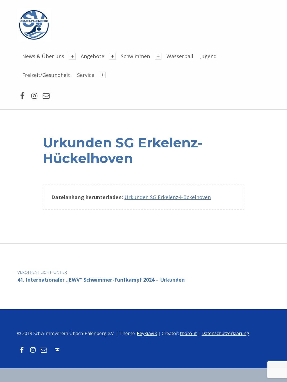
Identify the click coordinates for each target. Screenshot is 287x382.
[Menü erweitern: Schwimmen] (158, 56)
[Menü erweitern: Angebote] (112, 56)
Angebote (92, 56)
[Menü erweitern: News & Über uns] (72, 56)
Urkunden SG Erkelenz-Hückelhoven (167, 197)
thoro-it (188, 333)
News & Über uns (43, 56)
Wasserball (179, 56)
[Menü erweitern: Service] (102, 75)
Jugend (208, 56)
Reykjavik (147, 333)
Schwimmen (135, 56)
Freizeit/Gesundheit (46, 75)
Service (85, 75)
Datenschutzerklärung (225, 333)
